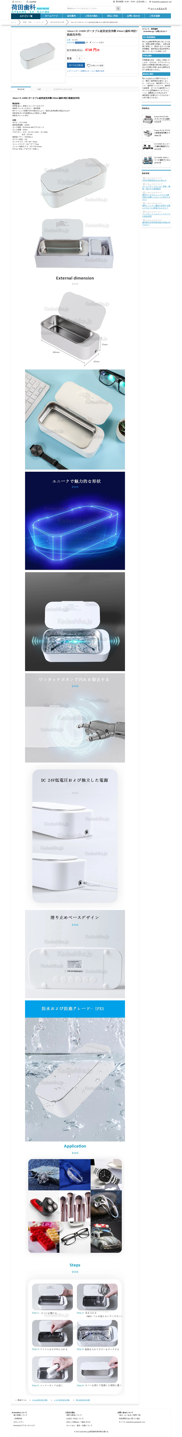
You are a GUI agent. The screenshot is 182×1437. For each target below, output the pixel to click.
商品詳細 (20, 89)
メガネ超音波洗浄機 (61, 1400)
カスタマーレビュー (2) (63, 89)
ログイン (18, 2)
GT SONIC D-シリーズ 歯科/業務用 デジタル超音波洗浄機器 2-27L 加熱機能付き (162, 147)
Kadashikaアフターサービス (24, 1425)
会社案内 (71, 16)
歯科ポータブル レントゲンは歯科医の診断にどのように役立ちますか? (156, 197)
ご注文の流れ (91, 16)
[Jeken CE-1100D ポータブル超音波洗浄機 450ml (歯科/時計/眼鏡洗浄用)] (38, 56)
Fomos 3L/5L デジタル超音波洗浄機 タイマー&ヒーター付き (162, 132)
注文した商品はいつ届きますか (78, 1422)
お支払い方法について (75, 1419)
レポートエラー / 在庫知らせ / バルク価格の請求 (85, 71)
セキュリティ (18, 1422)
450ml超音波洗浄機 (39, 1400)
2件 (86, 43)
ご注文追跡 (154, 16)
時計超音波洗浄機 (83, 1400)
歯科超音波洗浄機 (57, 22)
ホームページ (51, 16)
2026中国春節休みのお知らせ (154, 180)
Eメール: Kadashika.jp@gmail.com (132, 1422)
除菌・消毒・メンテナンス (33, 22)
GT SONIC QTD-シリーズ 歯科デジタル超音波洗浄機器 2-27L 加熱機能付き (162, 161)
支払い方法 (112, 16)
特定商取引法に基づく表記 (129, 1419)
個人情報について (20, 1415)
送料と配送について (74, 1415)
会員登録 (32, 2)
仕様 (39, 89)
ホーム (13, 22)
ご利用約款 (17, 1419)
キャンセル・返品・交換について (79, 1425)
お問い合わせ (133, 16)
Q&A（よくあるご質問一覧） (130, 1415)
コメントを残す (98, 43)
